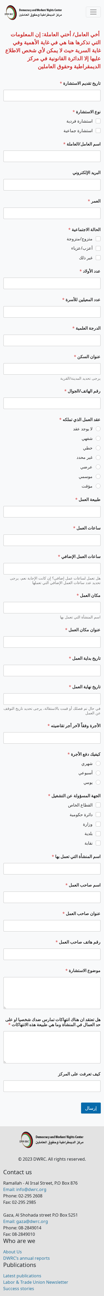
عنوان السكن (87, 356)
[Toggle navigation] (93, 12)
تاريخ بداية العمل (85, 658)
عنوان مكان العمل (83, 629)
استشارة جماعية (78, 130)
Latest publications (22, 1276)
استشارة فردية (79, 121)
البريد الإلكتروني (87, 172)
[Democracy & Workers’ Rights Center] (33, 13)
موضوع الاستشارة (83, 970)
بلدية (89, 833)
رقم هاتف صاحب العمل (78, 942)
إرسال (91, 1108)
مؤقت (87, 486)
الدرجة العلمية (86, 328)
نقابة (89, 843)
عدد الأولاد (90, 271)
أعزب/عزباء (82, 248)
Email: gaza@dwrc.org (25, 1221)
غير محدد (85, 457)
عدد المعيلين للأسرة (81, 299)
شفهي (87, 438)
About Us (12, 1252)
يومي (88, 782)
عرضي (86, 467)
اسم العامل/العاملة (82, 144)
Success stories (18, 1288)
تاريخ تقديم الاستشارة (80, 83)
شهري (87, 763)
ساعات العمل (87, 527)
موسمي (86, 476)
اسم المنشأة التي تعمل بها (76, 856)
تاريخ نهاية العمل (85, 686)
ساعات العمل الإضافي (79, 556)
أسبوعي (85, 773)
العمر (94, 201)
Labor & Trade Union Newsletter (35, 1282)
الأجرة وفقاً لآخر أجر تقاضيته (74, 725)
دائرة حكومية (81, 814)
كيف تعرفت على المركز (79, 1073)
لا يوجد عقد (83, 429)
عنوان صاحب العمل (81, 913)
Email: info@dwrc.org (24, 1189)
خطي (88, 448)
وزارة (88, 824)
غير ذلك (86, 258)
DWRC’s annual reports (26, 1258)
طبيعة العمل (88, 499)
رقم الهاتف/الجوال (82, 391)
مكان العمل (89, 595)
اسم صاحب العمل (83, 885)
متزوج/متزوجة (80, 239)
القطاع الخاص (80, 805)
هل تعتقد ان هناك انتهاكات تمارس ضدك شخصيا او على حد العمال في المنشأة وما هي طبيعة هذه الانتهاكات (53, 1022)
